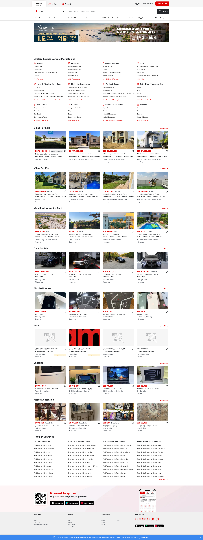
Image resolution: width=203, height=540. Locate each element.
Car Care (37, 75)
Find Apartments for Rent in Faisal (114, 476)
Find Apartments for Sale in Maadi (79, 462)
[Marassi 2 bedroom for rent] (118, 227)
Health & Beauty (142, 117)
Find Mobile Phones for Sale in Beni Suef (150, 476)
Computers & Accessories (76, 90)
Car (138, 111)
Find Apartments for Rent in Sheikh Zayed (116, 452)
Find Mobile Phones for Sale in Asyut (149, 466)
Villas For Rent (73, 75)
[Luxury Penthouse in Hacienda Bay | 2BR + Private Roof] (51, 227)
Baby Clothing (38, 111)
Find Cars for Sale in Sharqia (43, 455)
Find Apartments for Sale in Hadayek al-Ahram (83, 466)
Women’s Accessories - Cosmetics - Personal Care (119, 93)
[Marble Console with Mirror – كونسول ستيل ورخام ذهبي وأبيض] (85, 417)
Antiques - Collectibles (75, 108)
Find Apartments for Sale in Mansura (80, 476)
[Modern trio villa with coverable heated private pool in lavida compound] (85, 187)
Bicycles (71, 111)
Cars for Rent (38, 69)
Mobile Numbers (108, 75)
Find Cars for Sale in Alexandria (44, 449)
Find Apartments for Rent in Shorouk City (116, 466)
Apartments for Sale (74, 66)
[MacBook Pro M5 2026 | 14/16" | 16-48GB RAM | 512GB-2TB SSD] (152, 380)
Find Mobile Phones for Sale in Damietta (150, 459)
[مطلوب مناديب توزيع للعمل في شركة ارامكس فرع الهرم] (85, 343)
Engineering (141, 69)
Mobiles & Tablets (71, 18)
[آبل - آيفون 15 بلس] (152, 306)
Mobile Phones (107, 66)
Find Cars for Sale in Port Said (43, 459)
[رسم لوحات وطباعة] (118, 417)
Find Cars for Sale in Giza (42, 452)
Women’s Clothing (109, 87)
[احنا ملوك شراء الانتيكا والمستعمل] (51, 417)
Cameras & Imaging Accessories (78, 96)
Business (140, 108)
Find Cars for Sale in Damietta (43, 476)
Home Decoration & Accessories (44, 93)
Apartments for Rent (75, 69)
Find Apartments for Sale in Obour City (81, 459)
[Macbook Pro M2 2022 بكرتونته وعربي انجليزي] (85, 380)
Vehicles (38, 18)
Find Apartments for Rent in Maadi (114, 455)
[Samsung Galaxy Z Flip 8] (85, 306)
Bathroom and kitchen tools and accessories (48, 96)
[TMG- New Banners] (101, 32)
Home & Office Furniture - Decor (109, 18)
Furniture (37, 87)
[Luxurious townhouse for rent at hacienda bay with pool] (152, 227)
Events (139, 114)
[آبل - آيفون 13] (51, 306)
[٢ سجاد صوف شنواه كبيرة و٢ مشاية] (152, 417)
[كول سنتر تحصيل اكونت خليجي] (118, 343)
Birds (139, 93)
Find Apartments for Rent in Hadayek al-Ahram (118, 469)
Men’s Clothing (107, 90)
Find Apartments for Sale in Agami (79, 473)
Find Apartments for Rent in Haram (114, 473)
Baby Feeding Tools (40, 117)
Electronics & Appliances (138, 18)
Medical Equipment (109, 117)
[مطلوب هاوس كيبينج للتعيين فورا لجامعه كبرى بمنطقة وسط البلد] (51, 343)
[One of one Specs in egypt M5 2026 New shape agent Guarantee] (152, 267)
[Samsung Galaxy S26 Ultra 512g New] (118, 306)
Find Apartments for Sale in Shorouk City (81, 455)
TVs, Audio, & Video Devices (77, 87)
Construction (107, 111)
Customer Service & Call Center (147, 75)
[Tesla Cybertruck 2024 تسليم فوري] (85, 267)
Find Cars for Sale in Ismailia (43, 462)
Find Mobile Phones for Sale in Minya (149, 469)
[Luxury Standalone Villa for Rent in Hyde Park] (118, 187)
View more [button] (162, 479)
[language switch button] (137, 4)
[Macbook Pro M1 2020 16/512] (118, 380)
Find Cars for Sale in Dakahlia (43, 473)
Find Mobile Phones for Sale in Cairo (149, 445)
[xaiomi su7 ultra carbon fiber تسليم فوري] (118, 267)
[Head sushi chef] (152, 343)
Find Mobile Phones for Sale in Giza (148, 462)
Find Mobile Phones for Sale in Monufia (150, 452)
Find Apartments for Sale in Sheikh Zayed (81, 449)
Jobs (87, 18)
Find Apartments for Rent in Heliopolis (115, 459)
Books (70, 114)
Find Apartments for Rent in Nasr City (115, 449)
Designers (140, 72)
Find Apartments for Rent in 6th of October (117, 445)
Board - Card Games (75, 117)
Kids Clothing (38, 114)
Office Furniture (39, 90)
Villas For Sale (72, 72)
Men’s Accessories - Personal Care (114, 96)
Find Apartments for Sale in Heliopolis (80, 469)
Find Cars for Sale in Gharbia (43, 469)
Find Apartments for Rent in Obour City (115, 462)
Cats (138, 90)
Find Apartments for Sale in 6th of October (82, 445)
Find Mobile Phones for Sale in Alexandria (151, 449)
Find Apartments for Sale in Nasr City (80, 452)
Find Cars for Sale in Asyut (42, 466)
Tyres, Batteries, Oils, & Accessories (45, 72)
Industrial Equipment (109, 114)
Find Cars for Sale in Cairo (42, 445)
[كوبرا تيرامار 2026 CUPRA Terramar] (51, 267)
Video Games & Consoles (76, 93)
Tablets (105, 69)
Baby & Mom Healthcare (42, 108)
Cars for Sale (38, 66)
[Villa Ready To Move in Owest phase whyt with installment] (118, 147)
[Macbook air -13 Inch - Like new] (51, 380)
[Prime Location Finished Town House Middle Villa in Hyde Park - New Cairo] (152, 187)
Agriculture (106, 108)
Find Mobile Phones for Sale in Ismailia (149, 455)
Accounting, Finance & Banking (147, 66)
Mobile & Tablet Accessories (112, 72)
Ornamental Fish (142, 96)
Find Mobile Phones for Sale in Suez (149, 473)
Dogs (139, 87)
